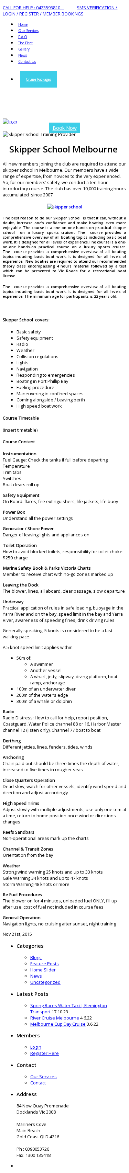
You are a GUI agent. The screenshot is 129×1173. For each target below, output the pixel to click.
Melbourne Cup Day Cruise (58, 1024)
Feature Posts (44, 963)
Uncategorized (45, 982)
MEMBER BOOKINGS (63, 14)
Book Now (65, 128)
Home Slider (43, 970)
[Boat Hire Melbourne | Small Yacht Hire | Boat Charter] (10, 121)
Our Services (43, 1076)
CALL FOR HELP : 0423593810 (33, 7)
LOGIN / (10, 14)
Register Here (44, 1053)
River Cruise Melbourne (54, 1018)
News (36, 976)
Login (35, 1047)
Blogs (36, 957)
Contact (38, 1083)
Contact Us (27, 61)
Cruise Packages (38, 79)
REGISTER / (30, 14)
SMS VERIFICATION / (97, 7)
